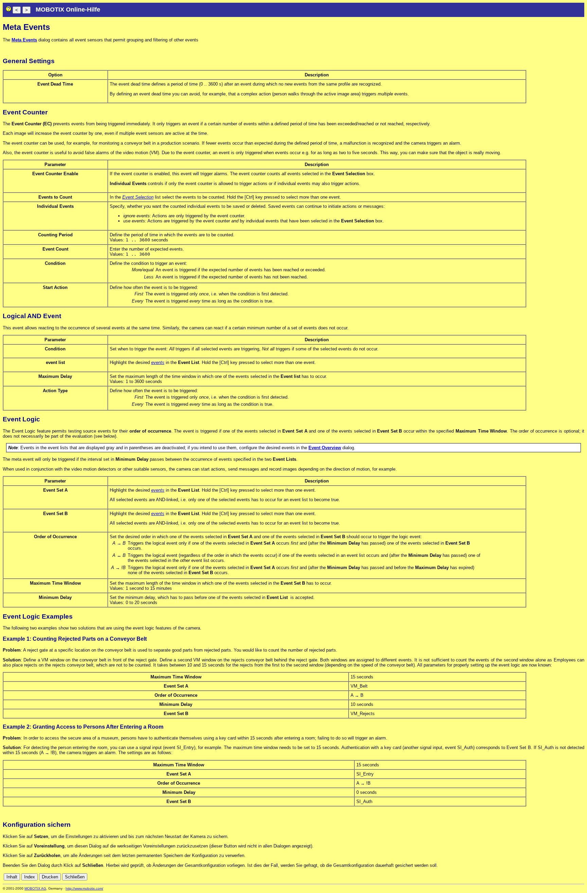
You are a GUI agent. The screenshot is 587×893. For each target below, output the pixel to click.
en (550, 876)
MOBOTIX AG (35, 888)
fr (564, 876)
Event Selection (138, 197)
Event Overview (324, 447)
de (543, 876)
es (558, 876)
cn (535, 876)
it (569, 876)
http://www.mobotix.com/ (84, 888)
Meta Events (24, 39)
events (157, 362)
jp (575, 876)
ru (581, 876)
